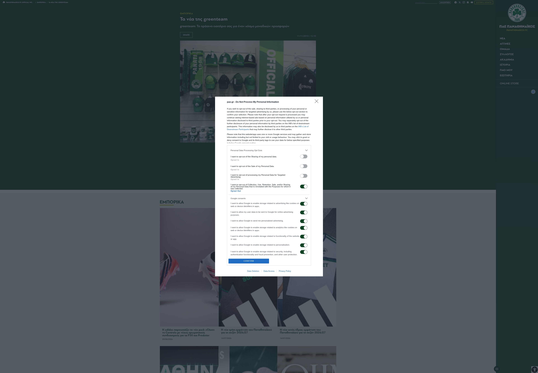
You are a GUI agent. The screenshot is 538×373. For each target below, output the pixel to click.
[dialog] (269, 186)
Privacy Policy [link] (285, 271)
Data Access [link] (269, 271)
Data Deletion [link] (253, 271)
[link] (317, 102)
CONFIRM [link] (249, 261)
